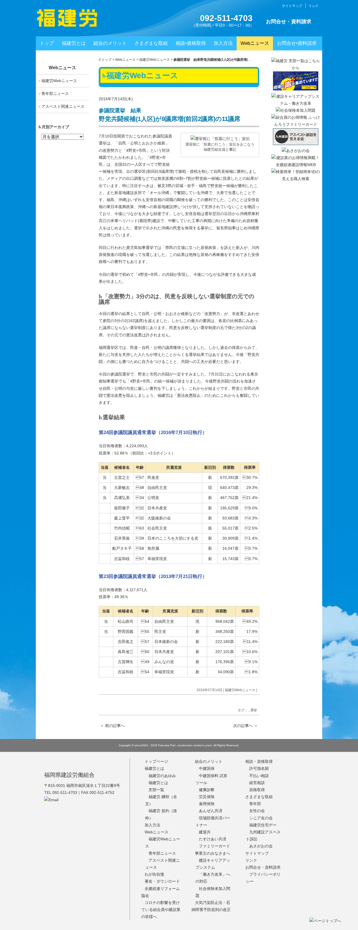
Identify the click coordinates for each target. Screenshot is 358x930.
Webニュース (255, 43)
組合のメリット (110, 43)
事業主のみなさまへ (212, 853)
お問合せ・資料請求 (288, 21)
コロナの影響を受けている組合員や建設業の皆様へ (160, 909)
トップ (47, 43)
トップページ (156, 761)
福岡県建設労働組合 (69, 775)
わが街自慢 (154, 874)
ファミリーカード (214, 846)
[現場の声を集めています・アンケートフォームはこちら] (295, 89)
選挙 (253, 710)
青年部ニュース (55, 93)
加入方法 (223, 43)
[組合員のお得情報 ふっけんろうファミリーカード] (295, 124)
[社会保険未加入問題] (295, 110)
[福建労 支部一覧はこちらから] (295, 68)
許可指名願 (259, 768)
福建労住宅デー (263, 825)
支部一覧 (156, 789)
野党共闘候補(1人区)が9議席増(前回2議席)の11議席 (169, 115)
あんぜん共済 (210, 810)
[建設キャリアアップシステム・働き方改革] (295, 103)
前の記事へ (112, 725)
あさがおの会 (261, 846)
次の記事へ (245, 725)
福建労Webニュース (154, 60)
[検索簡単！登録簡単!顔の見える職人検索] (295, 178)
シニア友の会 (261, 818)
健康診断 (207, 789)
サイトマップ (292, 6)
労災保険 (207, 796)
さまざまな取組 (151, 43)
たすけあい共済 (212, 839)
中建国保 (207, 768)
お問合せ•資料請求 (297, 43)
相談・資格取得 (259, 761)
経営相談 (257, 782)
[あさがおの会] (296, 150)
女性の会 (257, 810)
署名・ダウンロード (162, 881)
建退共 (205, 832)
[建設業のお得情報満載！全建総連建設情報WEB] (295, 164)
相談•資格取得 (191, 43)
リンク (313, 6)
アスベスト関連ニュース (62, 106)
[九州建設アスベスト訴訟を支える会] (295, 143)
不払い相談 (259, 775)
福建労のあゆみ (162, 775)
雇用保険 (207, 803)
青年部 (255, 803)
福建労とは (74, 43)
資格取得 (257, 789)
